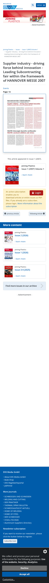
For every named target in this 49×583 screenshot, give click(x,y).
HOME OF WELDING (13, 511)
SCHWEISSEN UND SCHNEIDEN (17, 496)
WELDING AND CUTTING (14, 499)
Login (37, 192)
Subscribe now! (10, 541)
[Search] (33, 5)
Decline (24, 568)
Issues (18, 49)
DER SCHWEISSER (12, 517)
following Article (36, 213)
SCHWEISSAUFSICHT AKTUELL (17, 508)
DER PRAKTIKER (11, 502)
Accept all (24, 574)
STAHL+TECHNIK (11, 520)
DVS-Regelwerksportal (14, 483)
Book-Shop (9, 480)
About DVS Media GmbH (15, 477)
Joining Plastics (8, 49)
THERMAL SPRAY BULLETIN (16, 505)
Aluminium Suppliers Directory (17, 523)
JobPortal (8, 485)
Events (6, 88)
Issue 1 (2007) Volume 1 (30, 49)
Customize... (9, 579)
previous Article (12, 213)
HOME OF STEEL (11, 514)
